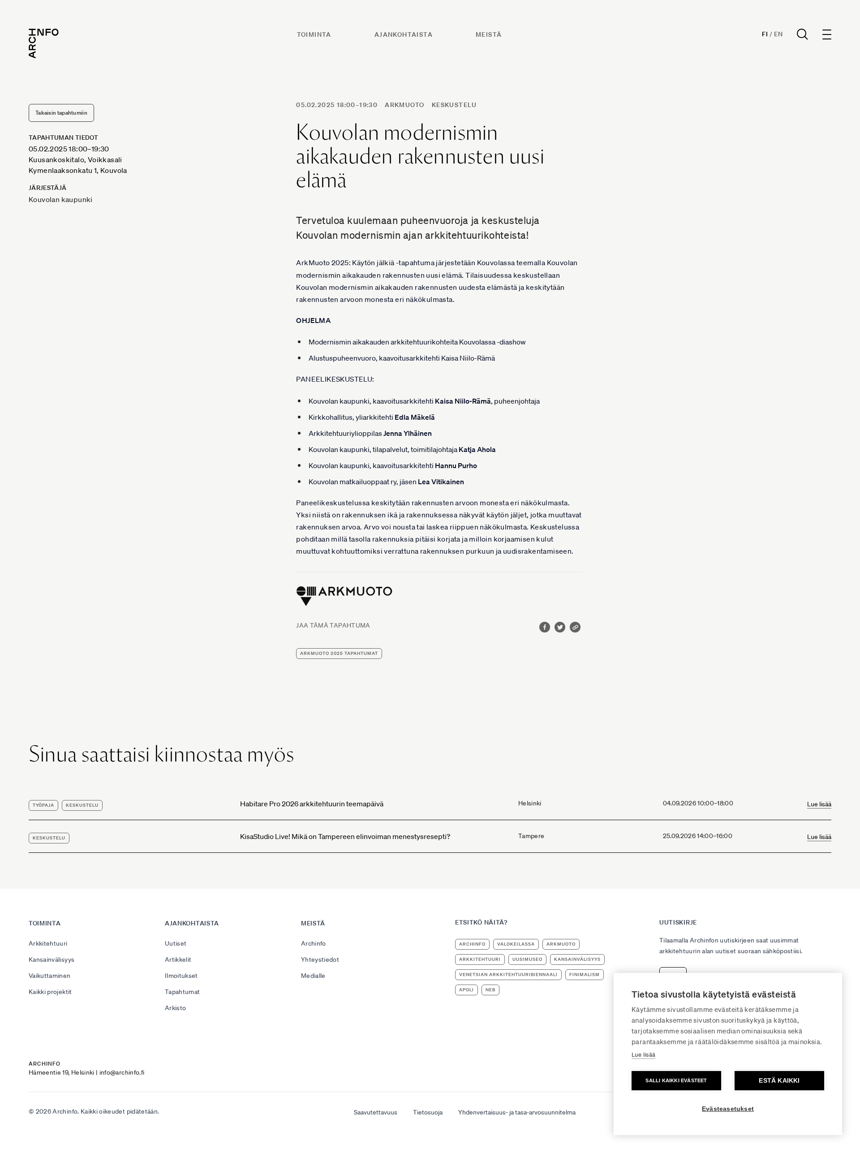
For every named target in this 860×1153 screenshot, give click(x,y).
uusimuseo (527, 959)
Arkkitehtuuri (48, 943)
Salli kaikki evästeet (676, 1080)
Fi (765, 34)
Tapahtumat (182, 992)
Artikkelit (178, 959)
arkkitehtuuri (480, 959)
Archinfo (313, 943)
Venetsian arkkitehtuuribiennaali (508, 974)
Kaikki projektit (50, 992)
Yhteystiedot (320, 959)
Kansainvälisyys (51, 959)
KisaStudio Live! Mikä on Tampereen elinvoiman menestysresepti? (345, 836)
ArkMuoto (404, 105)
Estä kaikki (779, 1080)
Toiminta (314, 34)
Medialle (313, 976)
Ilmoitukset (181, 976)
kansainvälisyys (577, 959)
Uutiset (175, 943)
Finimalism (584, 974)
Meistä (489, 34)
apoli (466, 989)
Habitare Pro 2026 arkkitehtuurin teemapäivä (311, 803)
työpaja (43, 805)
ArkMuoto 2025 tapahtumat (339, 653)
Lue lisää (819, 804)
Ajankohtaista (403, 34)
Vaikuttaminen (50, 976)
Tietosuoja (428, 1112)
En (778, 34)
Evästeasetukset (728, 1109)
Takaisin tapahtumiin (61, 112)
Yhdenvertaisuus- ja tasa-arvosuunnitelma (517, 1112)
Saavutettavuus (375, 1112)
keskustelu (454, 105)
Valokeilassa (516, 944)
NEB (490, 989)
